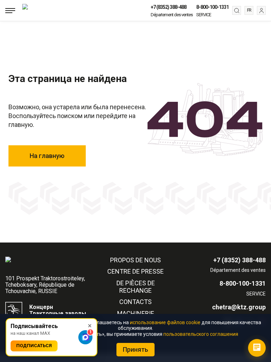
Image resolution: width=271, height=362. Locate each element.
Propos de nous (135, 260)
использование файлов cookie (165, 322)
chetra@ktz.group (239, 307)
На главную (47, 155)
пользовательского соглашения (200, 334)
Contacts (135, 301)
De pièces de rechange (135, 287)
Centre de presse (135, 271)
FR (249, 10)
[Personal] (261, 10)
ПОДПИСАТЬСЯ (34, 345)
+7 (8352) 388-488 (168, 7)
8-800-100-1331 (212, 7)
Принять (135, 349)
